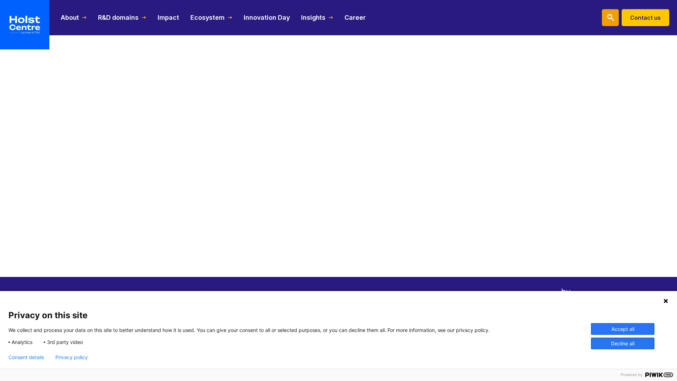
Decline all (622, 343)
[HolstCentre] (24, 24)
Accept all (622, 329)
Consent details (26, 357)
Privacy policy (71, 357)
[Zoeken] (610, 17)
